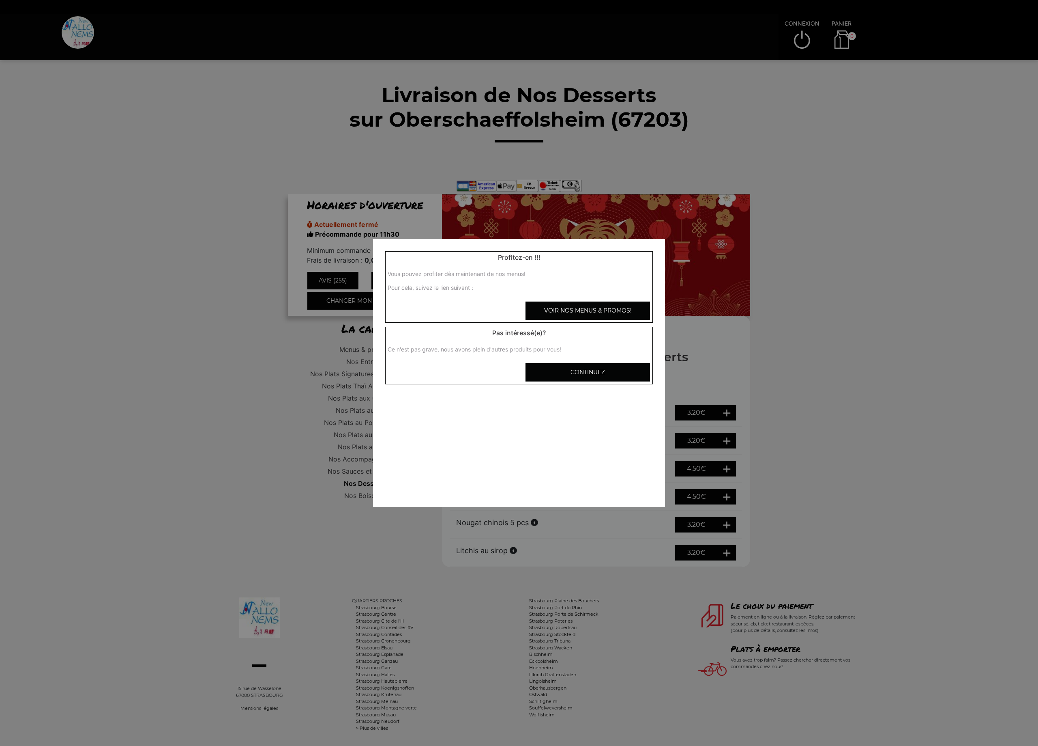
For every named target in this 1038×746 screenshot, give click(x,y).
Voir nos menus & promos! (588, 310)
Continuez (587, 372)
